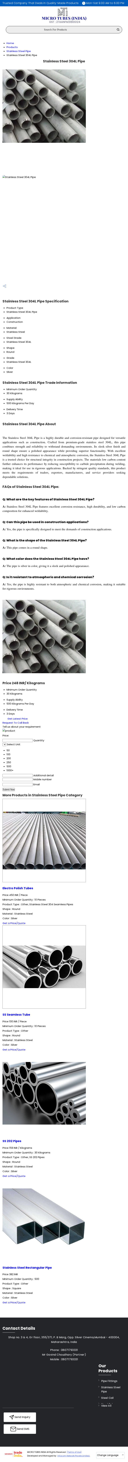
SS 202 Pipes (11, 1141)
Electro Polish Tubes (17, 888)
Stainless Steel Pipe (18, 51)
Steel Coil (107, 1398)
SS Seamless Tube (16, 1015)
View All (106, 1406)
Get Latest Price (17, 718)
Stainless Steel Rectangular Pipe (27, 1268)
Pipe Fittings (109, 1381)
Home (10, 43)
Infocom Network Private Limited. (74, 1455)
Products (12, 47)
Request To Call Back (15, 722)
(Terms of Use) (74, 1452)
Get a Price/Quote (14, 923)
